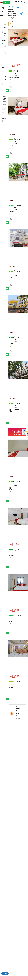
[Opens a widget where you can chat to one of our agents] (5, 973)
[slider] (2, 13)
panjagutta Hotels (19, 7)
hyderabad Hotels (13, 7)
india (9, 6)
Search (6, 2)
